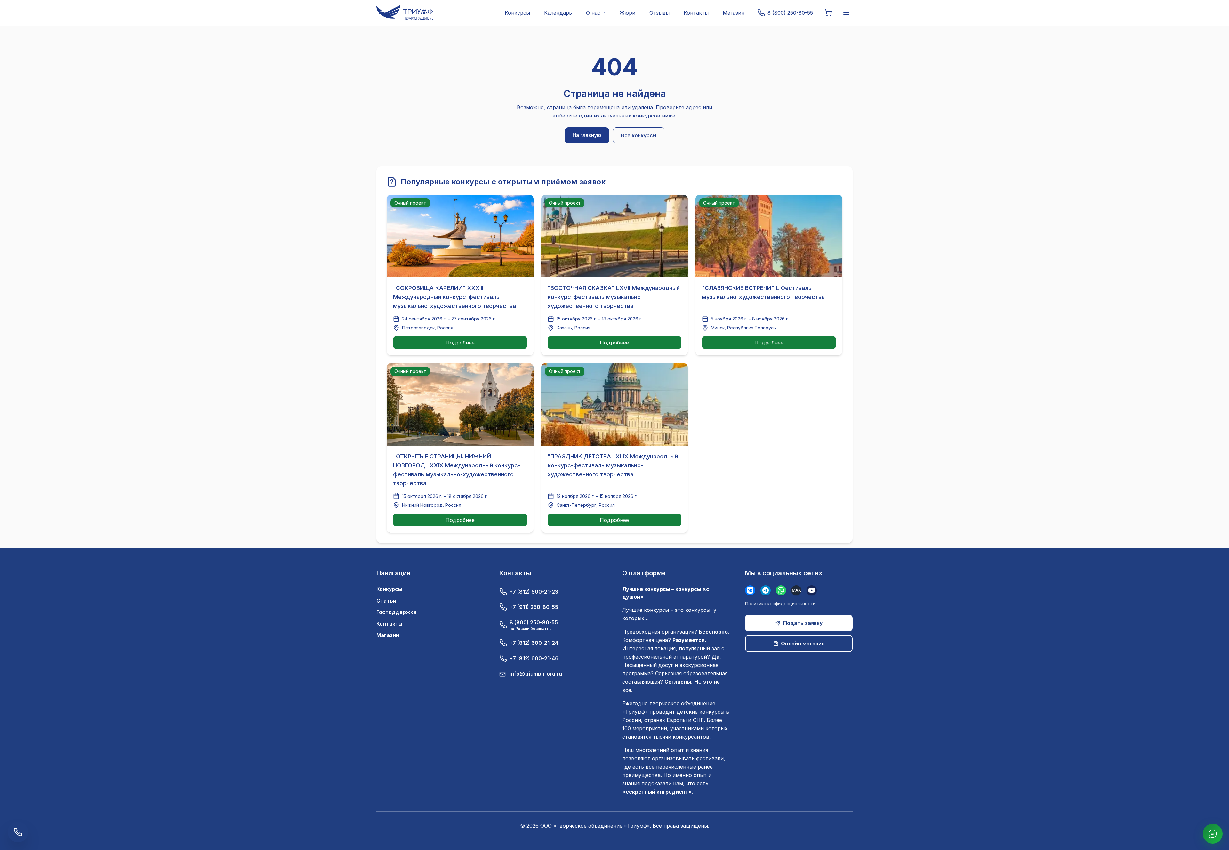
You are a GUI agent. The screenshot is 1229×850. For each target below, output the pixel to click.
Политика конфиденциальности (780, 603)
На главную (587, 135)
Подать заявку (803, 623)
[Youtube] (812, 590)
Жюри (627, 13)
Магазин (733, 13)
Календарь (558, 13)
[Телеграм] (765, 590)
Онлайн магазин (803, 643)
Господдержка (396, 612)
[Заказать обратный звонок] (18, 832)
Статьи (386, 600)
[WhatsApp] (781, 590)
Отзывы (659, 13)
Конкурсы (517, 13)
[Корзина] (828, 12)
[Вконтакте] (750, 590)
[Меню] (846, 12)
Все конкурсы (638, 135)
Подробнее (460, 342)
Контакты (696, 13)
